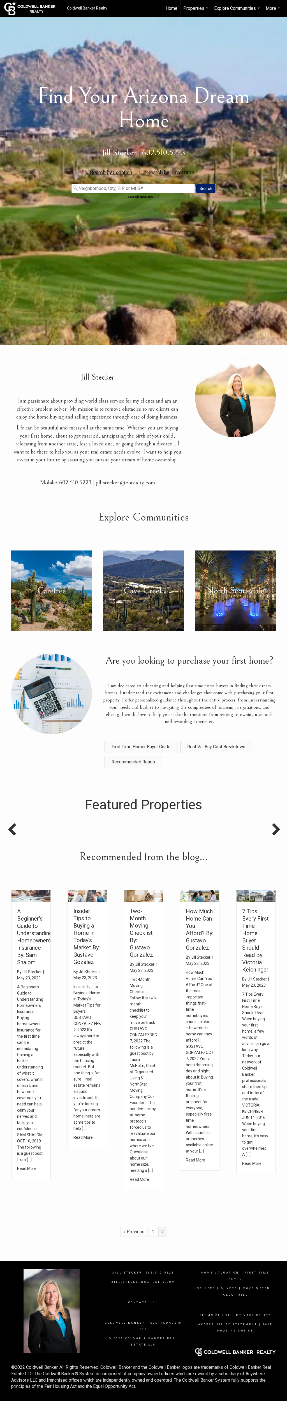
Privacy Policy (253, 1315)
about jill (235, 1294)
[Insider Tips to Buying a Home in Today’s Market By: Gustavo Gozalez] (87, 895)
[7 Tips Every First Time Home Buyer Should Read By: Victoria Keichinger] (256, 895)
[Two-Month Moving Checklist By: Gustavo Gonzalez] (143, 895)
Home (171, 8)
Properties (196, 11)
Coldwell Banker (125, 1322)
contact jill (143, 1302)
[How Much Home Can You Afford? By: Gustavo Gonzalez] (199, 895)
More (273, 11)
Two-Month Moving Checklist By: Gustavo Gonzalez (141, 933)
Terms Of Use (215, 1315)
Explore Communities (237, 11)
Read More (26, 1168)
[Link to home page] (32, 8)
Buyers (229, 1288)
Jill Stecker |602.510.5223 (143, 1272)
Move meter (256, 1288)
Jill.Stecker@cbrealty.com (143, 1282)
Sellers (206, 1288)
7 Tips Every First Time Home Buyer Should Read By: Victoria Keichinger (255, 940)
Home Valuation (220, 1272)
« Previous (133, 1231)
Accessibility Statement (227, 1324)
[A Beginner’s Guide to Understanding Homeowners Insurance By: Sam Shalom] (30, 895)
